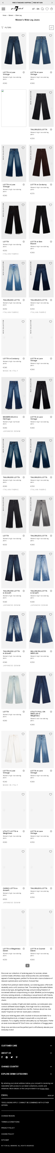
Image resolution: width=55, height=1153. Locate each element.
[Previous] (3, 2)
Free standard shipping (21, 2)
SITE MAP (5, 1140)
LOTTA (6, 242)
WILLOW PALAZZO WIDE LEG (38, 652)
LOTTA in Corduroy (38, 185)
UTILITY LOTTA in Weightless (10, 832)
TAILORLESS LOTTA (38, 130)
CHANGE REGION (8, 1116)
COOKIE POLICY (7, 1134)
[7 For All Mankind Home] (17, 9)
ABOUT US (6, 1053)
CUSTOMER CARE (9, 1045)
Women (11, 15)
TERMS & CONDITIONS (10, 1122)
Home (4, 15)
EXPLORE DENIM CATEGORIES (14, 1074)
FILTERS (8, 28)
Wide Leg (18, 15)
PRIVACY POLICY (8, 1128)
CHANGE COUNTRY (10, 1066)
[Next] (52, 2)
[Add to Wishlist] (23, 35)
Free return (38, 2)
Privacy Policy (44, 1088)
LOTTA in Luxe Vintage (9, 73)
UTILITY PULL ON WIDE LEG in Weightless (37, 714)
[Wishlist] (47, 9)
